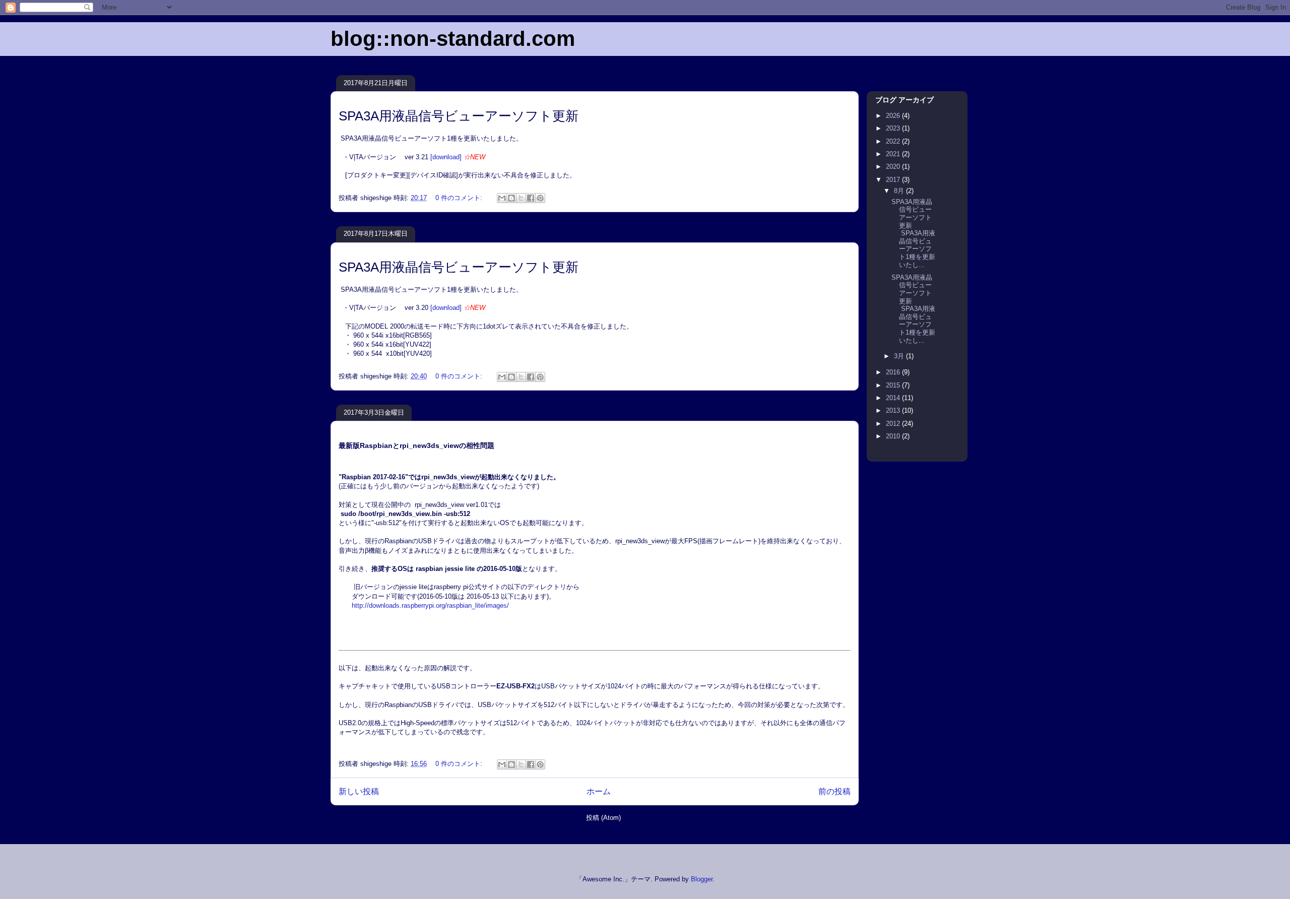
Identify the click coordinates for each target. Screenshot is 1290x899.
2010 (894, 436)
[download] (446, 157)
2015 (894, 385)
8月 (900, 191)
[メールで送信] (502, 198)
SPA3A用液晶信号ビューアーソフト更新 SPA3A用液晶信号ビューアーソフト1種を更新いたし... (913, 233)
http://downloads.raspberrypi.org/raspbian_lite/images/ (430, 605)
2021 (894, 154)
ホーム (599, 791)
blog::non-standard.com (453, 38)
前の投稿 (834, 791)
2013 (894, 410)
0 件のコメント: (459, 198)
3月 (900, 356)
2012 (894, 423)
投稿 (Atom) (603, 817)
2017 (894, 179)
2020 (894, 166)
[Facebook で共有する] (531, 198)
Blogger (702, 879)
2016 (894, 372)
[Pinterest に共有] (540, 198)
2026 (894, 115)
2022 (894, 141)
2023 (894, 128)
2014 (894, 398)
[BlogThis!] (511, 198)
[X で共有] (521, 198)
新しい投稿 (359, 791)
